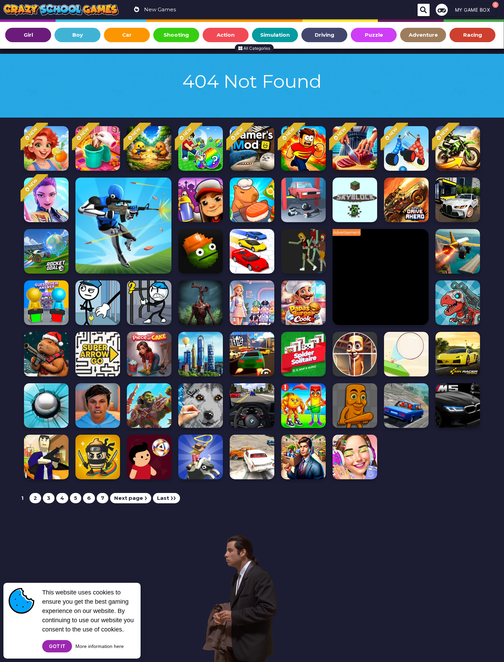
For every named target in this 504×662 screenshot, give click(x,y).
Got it (57, 646)
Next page (130, 498)
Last (166, 498)
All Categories (256, 48)
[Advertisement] (384, 280)
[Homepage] (61, 10)
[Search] (424, 10)
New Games (159, 9)
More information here (99, 646)
